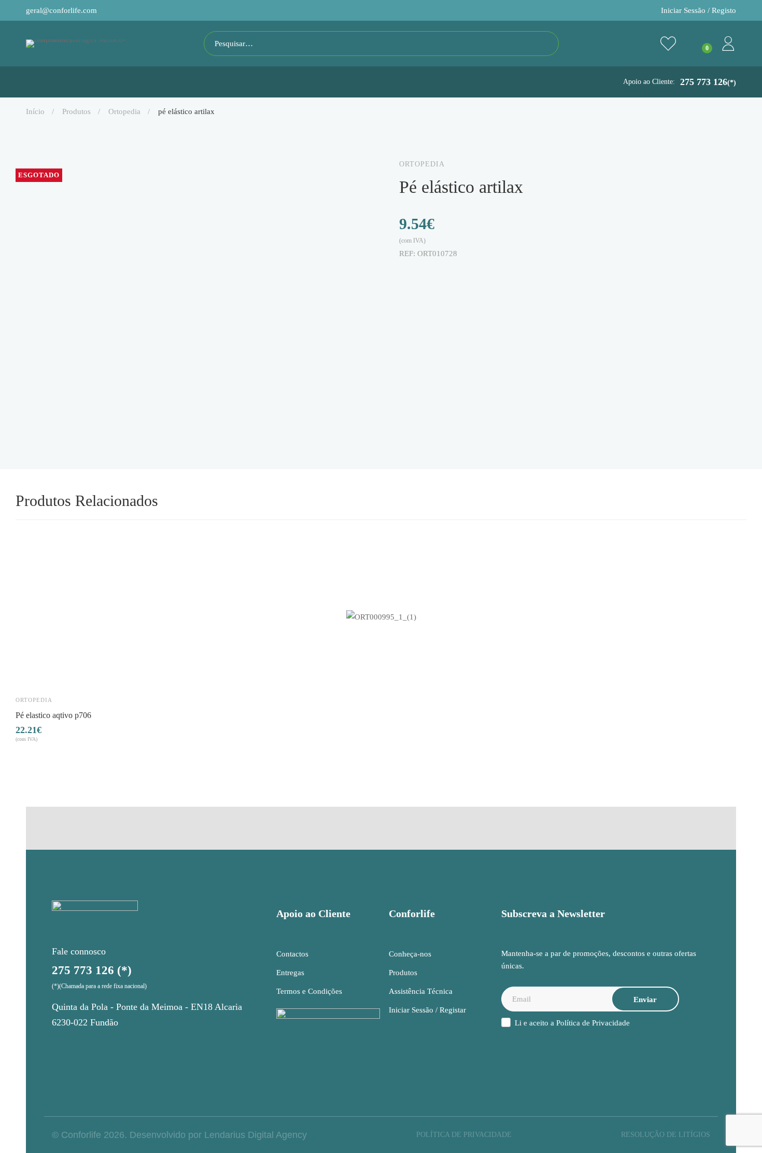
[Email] (490, 275)
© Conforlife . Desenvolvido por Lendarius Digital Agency (179, 1135)
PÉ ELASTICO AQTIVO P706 (53, 714)
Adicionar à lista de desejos (63, 670)
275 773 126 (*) (92, 970)
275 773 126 (708, 82)
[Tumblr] (468, 275)
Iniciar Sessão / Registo (698, 10)
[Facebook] (403, 275)
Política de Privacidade (593, 1023)
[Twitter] (425, 275)
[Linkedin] (447, 275)
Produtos (76, 111)
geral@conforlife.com (61, 10)
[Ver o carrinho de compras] (698, 43)
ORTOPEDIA (124, 111)
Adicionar (33, 670)
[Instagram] (60, 1046)
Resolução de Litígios (665, 1134)
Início (35, 111)
